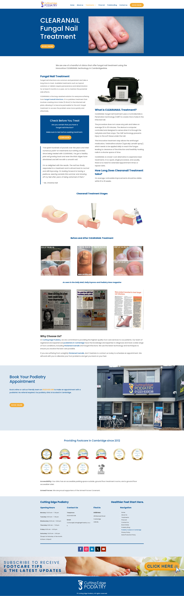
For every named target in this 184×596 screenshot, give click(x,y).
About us (80, 5)
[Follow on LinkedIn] (92, 549)
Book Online (136, 5)
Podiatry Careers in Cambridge (131, 530)
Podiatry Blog (112, 5)
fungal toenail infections (53, 99)
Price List (102, 5)
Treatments (90, 5)
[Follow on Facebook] (80, 549)
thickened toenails (72, 346)
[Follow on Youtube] (103, 549)
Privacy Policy (125, 532)
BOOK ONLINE (47, 46)
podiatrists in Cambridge (74, 343)
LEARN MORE (65, 137)
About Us (124, 515)
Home (72, 5)
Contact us (123, 5)
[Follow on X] (97, 549)
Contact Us (125, 522)
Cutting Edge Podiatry (51, 340)
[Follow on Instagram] (86, 549)
